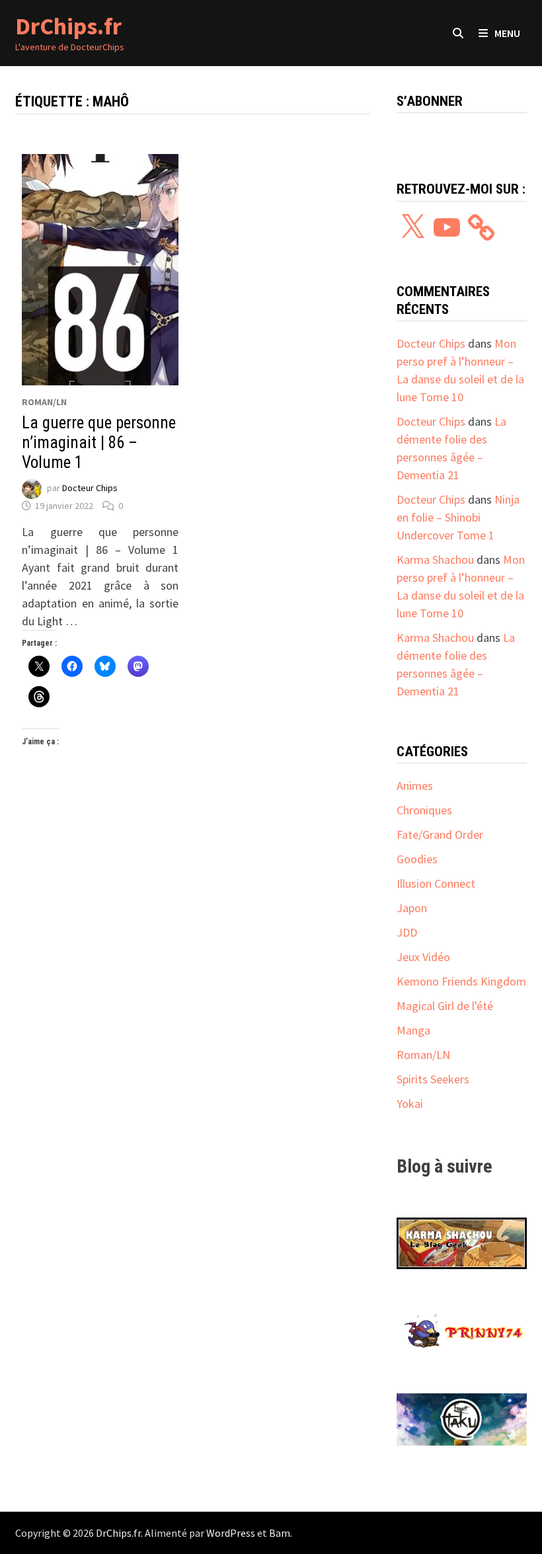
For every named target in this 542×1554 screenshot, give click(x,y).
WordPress (230, 1532)
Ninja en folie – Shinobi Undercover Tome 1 (458, 517)
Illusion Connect (436, 883)
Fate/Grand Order (440, 834)
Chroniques (424, 810)
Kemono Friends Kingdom (461, 981)
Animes (415, 785)
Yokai (410, 1103)
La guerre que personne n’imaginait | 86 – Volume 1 (99, 442)
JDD (407, 932)
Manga (413, 1030)
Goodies (417, 859)
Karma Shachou (435, 559)
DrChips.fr (68, 26)
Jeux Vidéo (423, 956)
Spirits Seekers (433, 1079)
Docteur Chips (90, 488)
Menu (507, 33)
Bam (279, 1532)
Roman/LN (44, 402)
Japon (412, 907)
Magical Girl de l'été (445, 1005)
